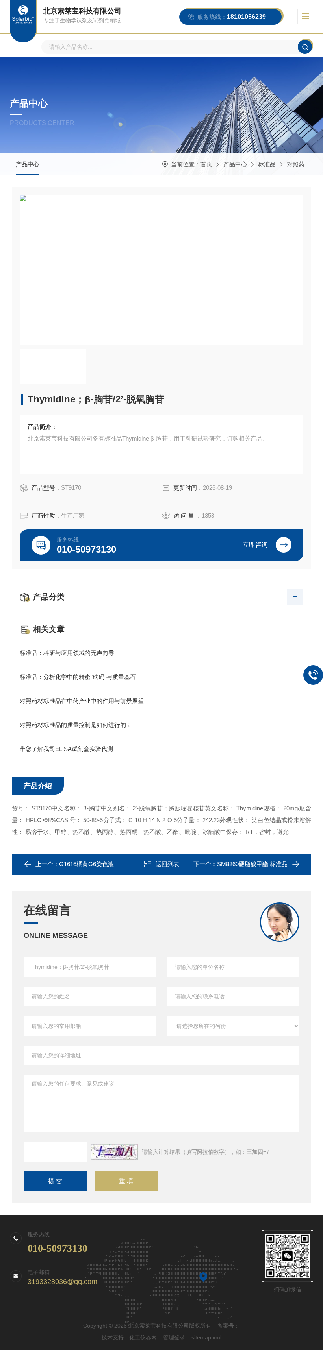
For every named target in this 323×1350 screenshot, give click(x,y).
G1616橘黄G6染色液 (86, 864)
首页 (206, 164)
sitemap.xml (206, 1337)
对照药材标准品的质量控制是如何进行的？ (76, 724)
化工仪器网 (143, 1337)
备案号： (228, 1325)
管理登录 (174, 1337)
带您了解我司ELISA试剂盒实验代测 (66, 748)
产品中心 (27, 164)
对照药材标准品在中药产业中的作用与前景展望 (82, 700)
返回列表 (167, 864)
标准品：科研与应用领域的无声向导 (67, 652)
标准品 (267, 164)
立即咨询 (255, 544)
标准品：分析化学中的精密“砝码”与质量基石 (78, 676)
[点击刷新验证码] (114, 1152)
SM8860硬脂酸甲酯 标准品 (252, 864)
